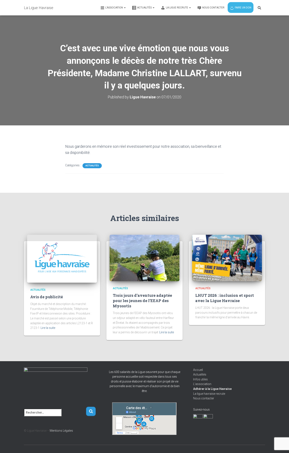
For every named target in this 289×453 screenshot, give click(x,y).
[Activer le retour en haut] (280, 444)
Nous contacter (203, 398)
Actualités (92, 165)
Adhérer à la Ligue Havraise (212, 389)
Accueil (198, 370)
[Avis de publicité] (62, 258)
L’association (202, 384)
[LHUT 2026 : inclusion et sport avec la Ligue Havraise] (227, 257)
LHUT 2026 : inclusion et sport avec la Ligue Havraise (224, 298)
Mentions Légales (61, 430)
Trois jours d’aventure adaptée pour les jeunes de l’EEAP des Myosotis (142, 300)
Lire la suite (48, 328)
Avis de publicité (46, 296)
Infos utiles (200, 379)
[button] (125, 7)
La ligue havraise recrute (209, 393)
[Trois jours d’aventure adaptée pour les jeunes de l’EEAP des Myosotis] (144, 257)
